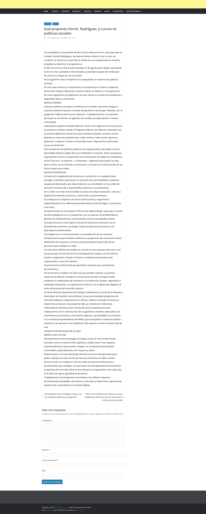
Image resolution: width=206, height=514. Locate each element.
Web (43, 471)
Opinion (97, 11)
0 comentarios (70, 38)
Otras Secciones (133, 11)
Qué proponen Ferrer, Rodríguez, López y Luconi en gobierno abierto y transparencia (63, 395)
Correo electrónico (50, 460)
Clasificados (118, 11)
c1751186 (49, 38)
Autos (106, 11)
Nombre (46, 450)
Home (46, 11)
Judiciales (77, 11)
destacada (48, 24)
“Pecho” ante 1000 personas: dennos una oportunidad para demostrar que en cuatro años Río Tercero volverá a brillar (104, 397)
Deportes (65, 11)
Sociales (87, 11)
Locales (55, 11)
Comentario (47, 420)
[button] (141, 11)
